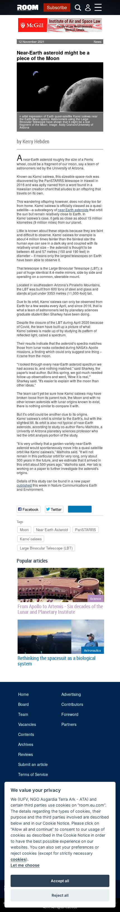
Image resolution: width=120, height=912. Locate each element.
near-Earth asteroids (73, 209)
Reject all (60, 895)
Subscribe (57, 7)
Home (23, 694)
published (24, 485)
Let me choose (25, 865)
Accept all (60, 881)
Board (23, 704)
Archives (25, 744)
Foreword (69, 714)
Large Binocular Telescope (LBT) (46, 548)
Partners (68, 724)
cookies (18, 859)
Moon (24, 529)
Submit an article (33, 764)
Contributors (72, 704)
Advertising (71, 694)
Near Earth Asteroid (52, 529)
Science (95, 598)
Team (23, 714)
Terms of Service (33, 774)
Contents (26, 734)
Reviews (25, 754)
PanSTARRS (85, 529)
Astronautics (92, 650)
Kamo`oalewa (31, 538)
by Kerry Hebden (33, 141)
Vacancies (27, 724)
